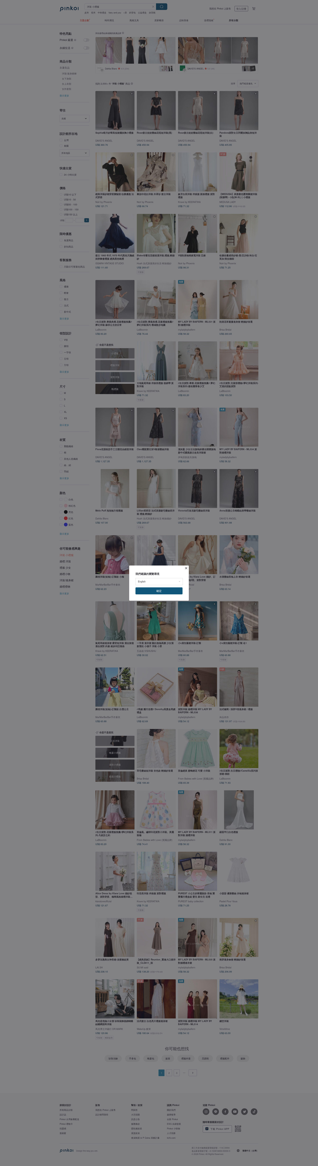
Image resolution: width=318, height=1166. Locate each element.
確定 (159, 591)
